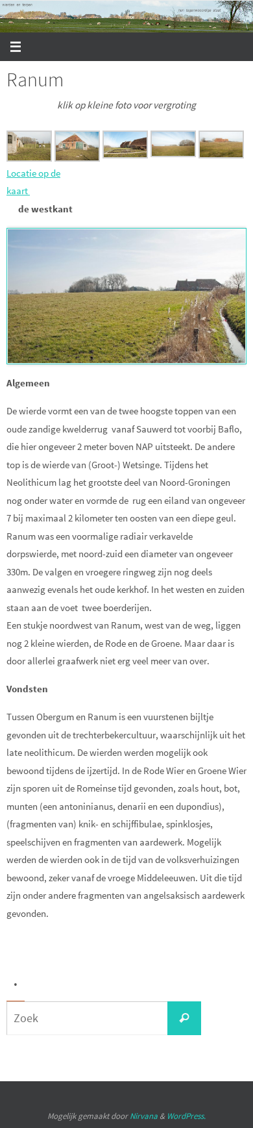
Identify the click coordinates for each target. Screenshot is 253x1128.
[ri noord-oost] (77, 158)
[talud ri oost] (125, 155)
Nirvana (144, 1116)
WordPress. (186, 1116)
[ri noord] (221, 155)
